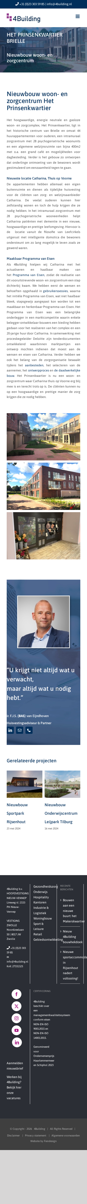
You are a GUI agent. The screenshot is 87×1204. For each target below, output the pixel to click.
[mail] (19, 730)
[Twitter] (16, 1006)
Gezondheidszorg (43, 886)
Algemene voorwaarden (66, 1135)
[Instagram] (16, 1018)
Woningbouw (42, 918)
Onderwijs (40, 892)
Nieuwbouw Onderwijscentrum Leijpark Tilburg (61, 813)
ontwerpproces (38, 370)
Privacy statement (36, 1135)
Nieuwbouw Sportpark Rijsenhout (17, 813)
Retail (37, 934)
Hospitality (41, 897)
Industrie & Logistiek (41, 910)
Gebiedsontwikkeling (43, 939)
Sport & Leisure (38, 926)
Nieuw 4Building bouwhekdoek (70, 937)
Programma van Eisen (28, 275)
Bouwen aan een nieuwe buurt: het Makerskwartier (70, 910)
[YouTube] (16, 1030)
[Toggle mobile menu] (78, 16)
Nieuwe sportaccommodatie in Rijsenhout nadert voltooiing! (70, 965)
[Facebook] (16, 994)
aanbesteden (34, 365)
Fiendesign (50, 1141)
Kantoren (39, 902)
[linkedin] (10, 730)
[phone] (29, 730)
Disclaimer (13, 1135)
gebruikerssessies (55, 291)
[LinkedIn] (17, 1042)
